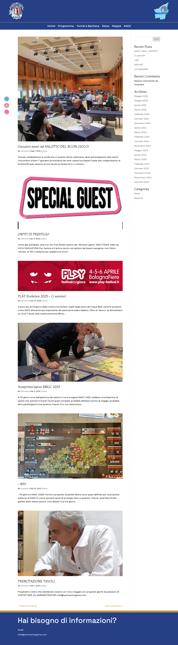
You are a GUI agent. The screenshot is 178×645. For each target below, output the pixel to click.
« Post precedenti (27, 606)
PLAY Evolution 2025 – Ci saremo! (42, 296)
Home (51, 26)
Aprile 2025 (140, 105)
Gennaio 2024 (141, 141)
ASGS (127, 26)
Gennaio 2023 (141, 168)
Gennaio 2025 (141, 119)
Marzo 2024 (140, 132)
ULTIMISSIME (141, 69)
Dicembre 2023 (142, 146)
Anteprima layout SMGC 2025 (39, 387)
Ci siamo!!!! (139, 55)
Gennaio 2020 (141, 182)
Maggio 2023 (141, 150)
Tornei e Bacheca (88, 26)
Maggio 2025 (141, 100)
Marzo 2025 (140, 109)
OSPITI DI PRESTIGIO (33, 234)
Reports (138, 198)
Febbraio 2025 (141, 114)
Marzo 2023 (140, 159)
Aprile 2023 (140, 155)
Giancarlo (24, 151)
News (105, 26)
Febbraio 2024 (142, 137)
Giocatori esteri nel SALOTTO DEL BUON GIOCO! (53, 146)
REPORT (138, 64)
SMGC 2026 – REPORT (146, 51)
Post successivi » (114, 606)
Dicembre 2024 (142, 123)
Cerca (156, 39)
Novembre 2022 (143, 177)
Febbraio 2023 (141, 164)
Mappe (116, 26)
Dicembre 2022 (142, 173)
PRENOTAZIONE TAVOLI (36, 581)
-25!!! (136, 60)
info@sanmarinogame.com (32, 634)
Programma (66, 26)
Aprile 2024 (140, 128)
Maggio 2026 (141, 96)
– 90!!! (22, 484)
